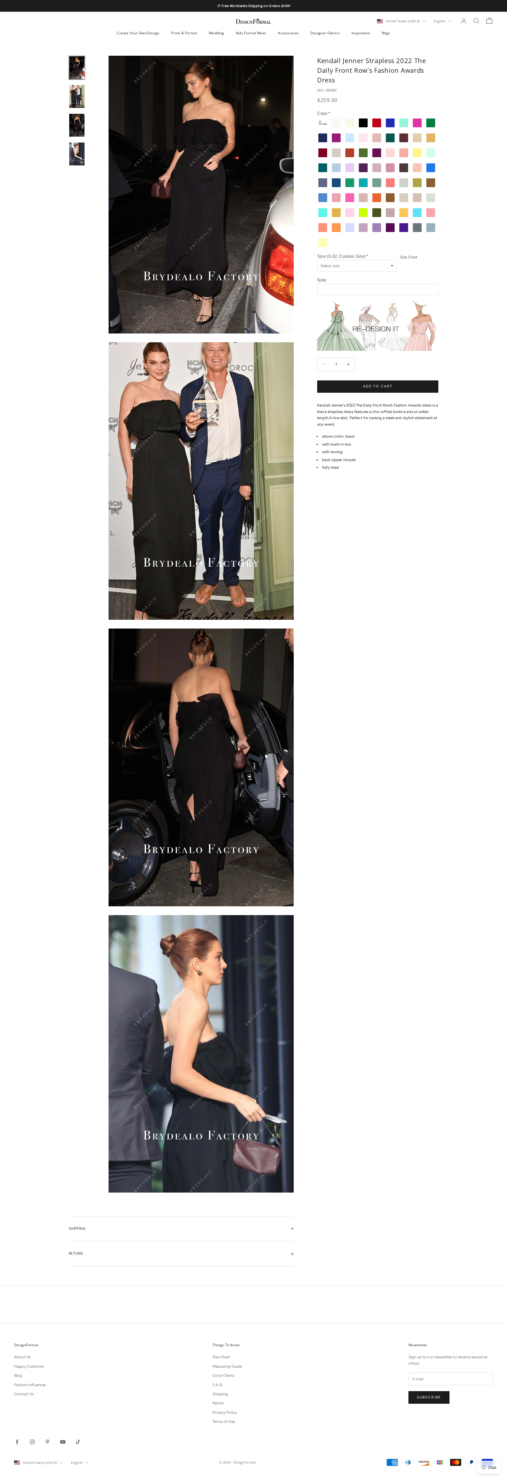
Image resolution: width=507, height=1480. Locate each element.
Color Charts (223, 1375)
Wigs (386, 33)
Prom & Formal (184, 33)
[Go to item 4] (77, 154)
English (439, 21)
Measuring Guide (227, 1366)
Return (218, 1403)
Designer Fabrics (325, 33)
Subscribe (429, 1397)
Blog (18, 1375)
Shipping (220, 1394)
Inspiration (360, 33)
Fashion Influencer (30, 1385)
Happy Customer (29, 1366)
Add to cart (378, 386)
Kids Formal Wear (251, 33)
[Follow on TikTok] (78, 1442)
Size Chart (409, 257)
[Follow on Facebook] (17, 1442)
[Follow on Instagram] (32, 1442)
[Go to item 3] (77, 125)
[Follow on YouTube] (63, 1442)
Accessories (288, 33)
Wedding (216, 33)
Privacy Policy (224, 1412)
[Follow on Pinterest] (47, 1442)
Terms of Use (223, 1421)
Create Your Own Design (138, 33)
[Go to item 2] (77, 96)
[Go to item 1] (77, 68)
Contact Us (24, 1394)
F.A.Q (217, 1385)
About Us (22, 1357)
